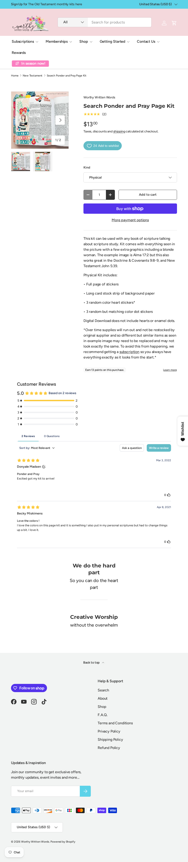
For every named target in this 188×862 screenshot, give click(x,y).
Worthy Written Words (99, 97)
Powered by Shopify (62, 841)
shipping (119, 131)
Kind (86, 167)
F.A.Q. (103, 715)
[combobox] (104, 22)
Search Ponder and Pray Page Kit (66, 75)
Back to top (91, 662)
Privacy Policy (109, 731)
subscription (129, 352)
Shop (102, 706)
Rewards (19, 52)
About (103, 698)
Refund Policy (109, 748)
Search (103, 690)
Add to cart (147, 194)
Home (14, 75)
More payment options (130, 220)
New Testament (32, 75)
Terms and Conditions (115, 723)
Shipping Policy (110, 739)
